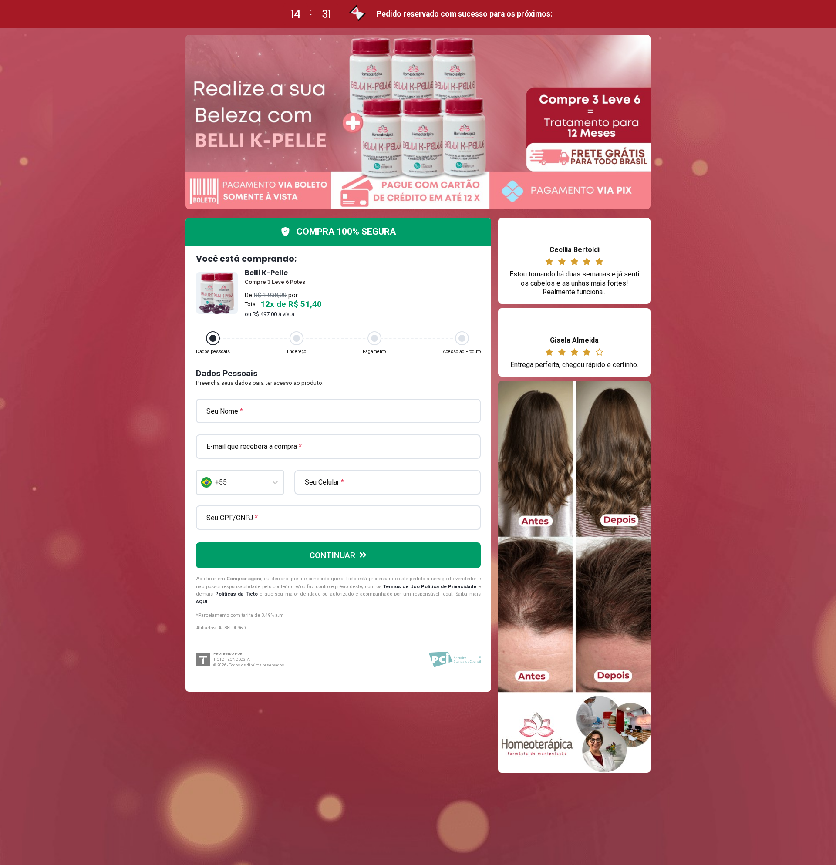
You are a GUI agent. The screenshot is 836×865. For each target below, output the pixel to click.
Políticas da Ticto (236, 594)
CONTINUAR (332, 555)
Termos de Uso (401, 586)
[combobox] (202, 482)
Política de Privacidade (448, 586)
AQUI (201, 602)
